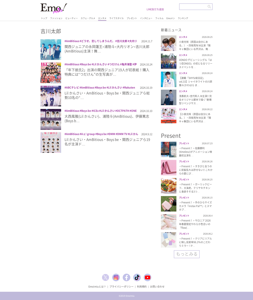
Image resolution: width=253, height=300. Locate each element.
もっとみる (187, 254)
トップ (44, 18)
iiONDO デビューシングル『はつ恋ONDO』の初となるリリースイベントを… (195, 63)
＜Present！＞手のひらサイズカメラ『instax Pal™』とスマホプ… (195, 206)
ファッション (56, 18)
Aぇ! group (88, 134)
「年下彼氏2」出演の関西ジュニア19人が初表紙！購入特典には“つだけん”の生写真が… (107, 72)
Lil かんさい (100, 64)
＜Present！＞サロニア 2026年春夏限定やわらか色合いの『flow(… (195, 224)
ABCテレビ (72, 87)
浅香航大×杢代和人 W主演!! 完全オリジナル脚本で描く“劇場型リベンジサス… (195, 99)
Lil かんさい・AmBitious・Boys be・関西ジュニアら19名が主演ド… (107, 141)
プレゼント (132, 18)
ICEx (96, 111)
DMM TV (122, 134)
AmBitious (72, 41)
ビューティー (71, 18)
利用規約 (142, 286)
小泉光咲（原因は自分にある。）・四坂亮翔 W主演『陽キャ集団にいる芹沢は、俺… (194, 45)
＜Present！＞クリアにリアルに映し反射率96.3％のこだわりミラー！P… (195, 242)
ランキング (183, 18)
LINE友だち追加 (155, 9)
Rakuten (129, 87)
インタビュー (146, 18)
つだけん (114, 64)
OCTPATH (123, 111)
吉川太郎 (122, 41)
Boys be (86, 64)
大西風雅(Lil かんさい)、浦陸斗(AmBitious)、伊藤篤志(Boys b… (107, 118)
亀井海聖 (127, 64)
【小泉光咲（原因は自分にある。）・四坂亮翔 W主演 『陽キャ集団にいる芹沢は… (195, 117)
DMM (112, 134)
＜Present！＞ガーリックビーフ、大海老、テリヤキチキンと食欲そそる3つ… (195, 187)
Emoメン (170, 18)
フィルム (159, 18)
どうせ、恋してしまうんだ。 (98, 41)
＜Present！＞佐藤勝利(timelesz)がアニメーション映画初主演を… (195, 151)
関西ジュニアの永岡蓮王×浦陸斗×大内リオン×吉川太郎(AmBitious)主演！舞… (107, 49)
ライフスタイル (116, 18)
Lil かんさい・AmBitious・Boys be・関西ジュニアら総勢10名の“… (107, 95)
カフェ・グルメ (88, 18)
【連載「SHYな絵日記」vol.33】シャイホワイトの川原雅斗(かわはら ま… (195, 81)
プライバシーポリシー (121, 286)
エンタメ (102, 18)
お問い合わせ (157, 286)
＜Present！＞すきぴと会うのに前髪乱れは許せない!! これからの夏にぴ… (196, 169)
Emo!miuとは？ (97, 286)
